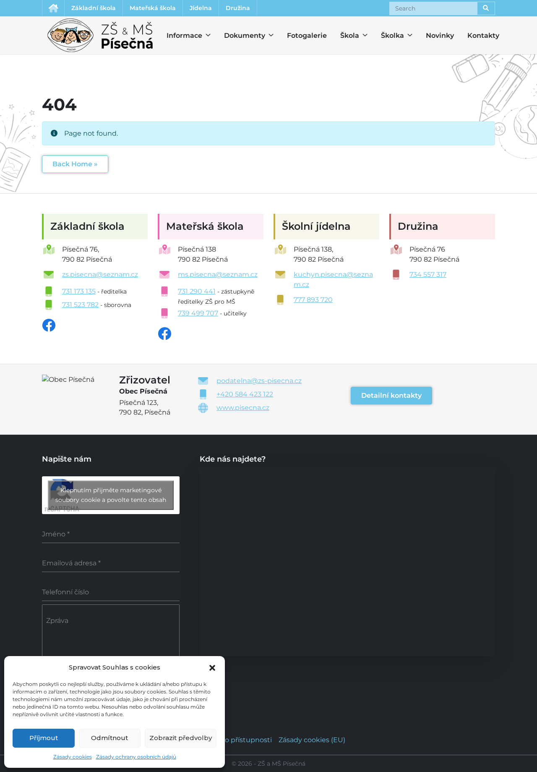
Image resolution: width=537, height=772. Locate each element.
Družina (238, 8)
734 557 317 (427, 274)
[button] (212, 667)
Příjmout (43, 738)
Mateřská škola (153, 8)
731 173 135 (79, 291)
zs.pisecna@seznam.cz (100, 274)
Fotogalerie (307, 35)
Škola (347, 35)
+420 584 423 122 (244, 394)
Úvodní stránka (53, 8)
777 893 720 (313, 300)
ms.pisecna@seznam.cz (218, 274)
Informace (179, 35)
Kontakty (483, 35)
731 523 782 (80, 305)
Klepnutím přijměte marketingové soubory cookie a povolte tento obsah (110, 495)
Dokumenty (239, 35)
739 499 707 (198, 313)
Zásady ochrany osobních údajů (136, 757)
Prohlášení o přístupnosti (230, 740)
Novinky (440, 35)
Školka (388, 35)
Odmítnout (109, 738)
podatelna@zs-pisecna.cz (259, 381)
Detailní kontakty (391, 395)
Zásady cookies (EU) (312, 740)
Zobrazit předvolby (180, 738)
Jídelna (201, 8)
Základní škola (93, 8)
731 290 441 (197, 291)
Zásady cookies (72, 757)
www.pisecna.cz (242, 408)
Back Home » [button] (75, 164)
